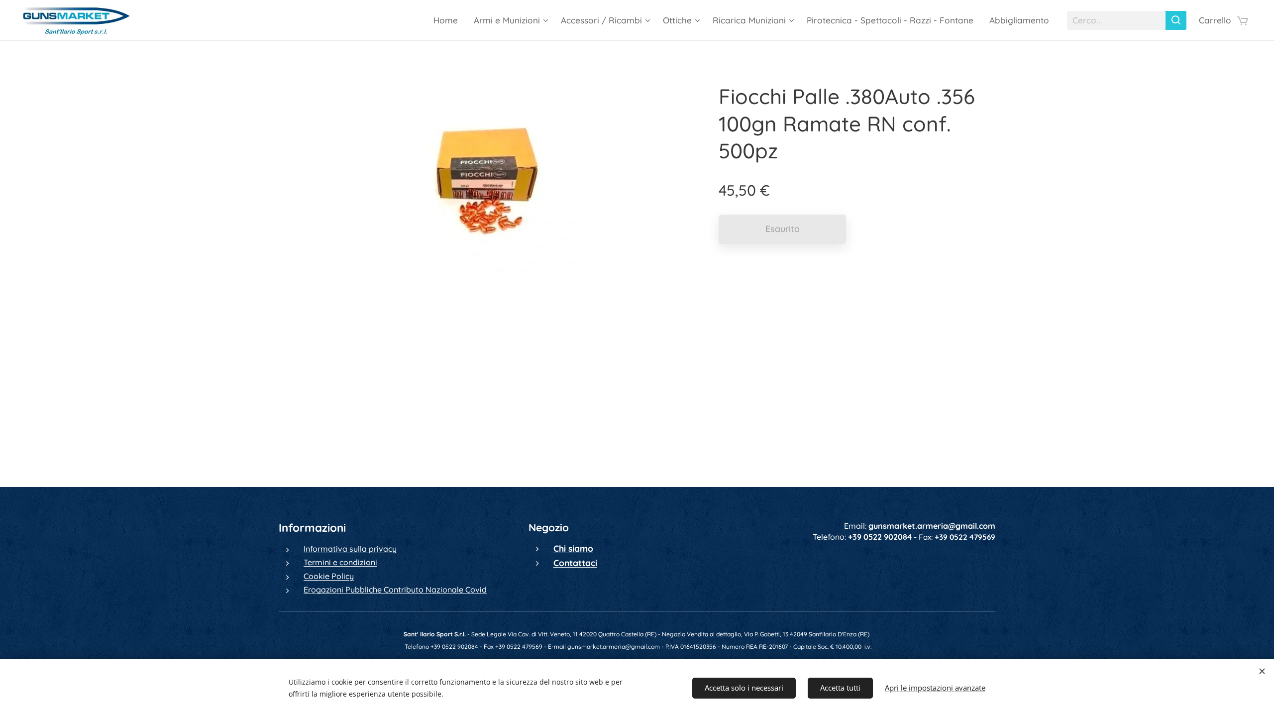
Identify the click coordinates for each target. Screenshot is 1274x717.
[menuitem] (448, 20)
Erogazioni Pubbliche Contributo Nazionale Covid (395, 590)
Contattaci (575, 562)
